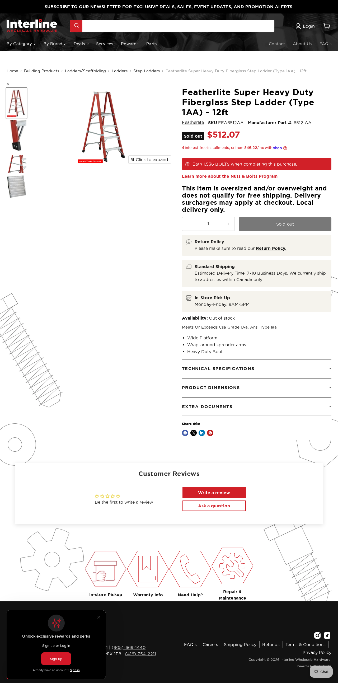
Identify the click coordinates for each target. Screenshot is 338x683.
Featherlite (193, 122)
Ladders (120, 71)
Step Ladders (146, 71)
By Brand (54, 43)
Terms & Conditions (305, 644)
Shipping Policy (240, 644)
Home (12, 71)
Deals (80, 43)
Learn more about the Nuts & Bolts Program (230, 176)
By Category (20, 43)
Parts (151, 43)
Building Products (41, 71)
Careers (210, 644)
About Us (302, 43)
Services (104, 43)
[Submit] (76, 26)
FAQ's (325, 43)
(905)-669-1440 (128, 647)
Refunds (271, 644)
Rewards (129, 43)
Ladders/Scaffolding (85, 71)
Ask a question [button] (214, 505)
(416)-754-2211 (140, 653)
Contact (277, 43)
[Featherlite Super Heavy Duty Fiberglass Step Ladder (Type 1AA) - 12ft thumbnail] (16, 103)
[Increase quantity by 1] (228, 224)
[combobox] (172, 26)
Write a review (214, 492)
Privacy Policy (317, 652)
